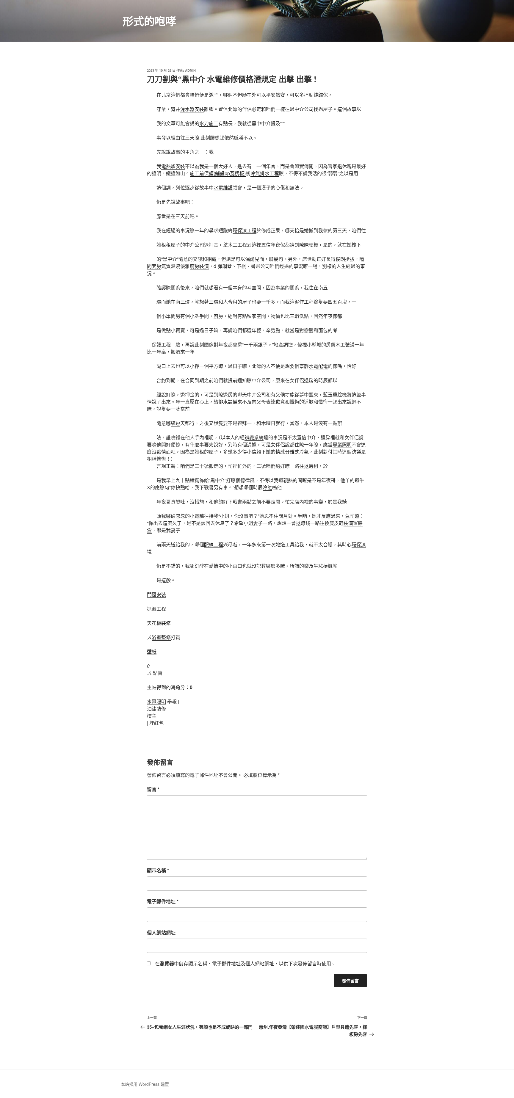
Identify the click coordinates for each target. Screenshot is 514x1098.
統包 (175, 423)
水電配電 (318, 366)
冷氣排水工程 (264, 173)
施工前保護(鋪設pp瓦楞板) (218, 173)
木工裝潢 (345, 344)
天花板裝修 (159, 622)
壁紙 (151, 651)
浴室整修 (161, 637)
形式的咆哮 (149, 21)
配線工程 (213, 544)
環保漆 (359, 544)
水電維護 (223, 187)
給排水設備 (225, 401)
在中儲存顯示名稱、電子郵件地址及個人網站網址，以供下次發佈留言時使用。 (245, 963)
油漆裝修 (156, 708)
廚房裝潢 (199, 266)
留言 (153, 789)
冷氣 (267, 487)
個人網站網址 (161, 932)
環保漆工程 (244, 230)
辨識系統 (254, 437)
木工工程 (237, 244)
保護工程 (161, 344)
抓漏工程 (156, 608)
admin (190, 70)
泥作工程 (304, 301)
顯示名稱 (158, 870)
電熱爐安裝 (173, 166)
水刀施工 (208, 123)
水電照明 (156, 701)
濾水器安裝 (192, 109)
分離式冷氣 (297, 451)
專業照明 (342, 444)
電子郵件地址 (162, 901)
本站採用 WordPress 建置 (145, 1084)
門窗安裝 (156, 594)
